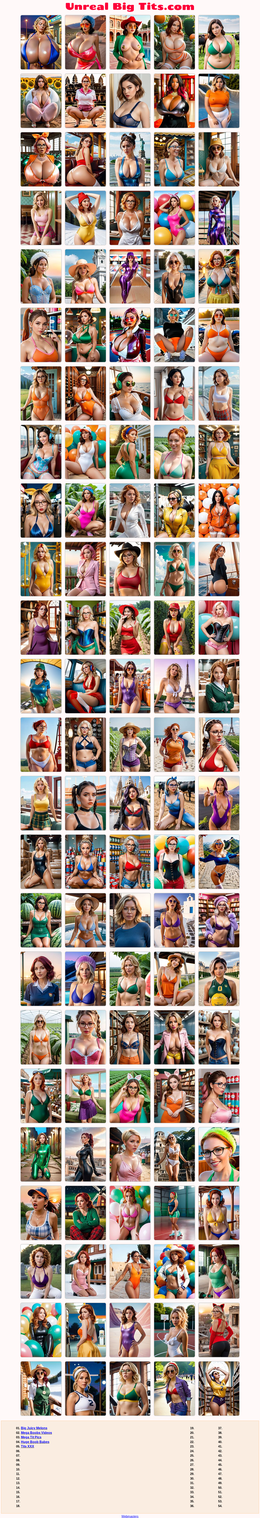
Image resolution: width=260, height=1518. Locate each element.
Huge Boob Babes (35, 1442)
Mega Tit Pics (31, 1437)
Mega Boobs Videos (36, 1432)
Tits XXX (27, 1446)
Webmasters (130, 1516)
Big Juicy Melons (34, 1428)
